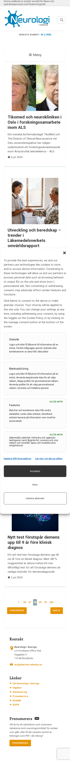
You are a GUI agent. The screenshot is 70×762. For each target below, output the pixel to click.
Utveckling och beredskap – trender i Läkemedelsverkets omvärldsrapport (34, 238)
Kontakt (17, 700)
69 (40, 602)
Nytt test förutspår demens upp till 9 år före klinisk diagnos (34, 542)
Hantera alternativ (35, 498)
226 (51, 602)
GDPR (16, 704)
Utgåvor (17, 687)
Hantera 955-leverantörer (17, 458)
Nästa (56, 610)
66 (24, 602)
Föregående (17, 610)
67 (30, 602)
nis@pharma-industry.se (28, 664)
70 (45, 602)
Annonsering (20, 692)
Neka (35, 484)
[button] (64, 253)
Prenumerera (20, 696)
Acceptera (35, 471)
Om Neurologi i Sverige (26, 683)
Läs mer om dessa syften (48, 458)
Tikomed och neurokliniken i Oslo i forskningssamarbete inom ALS (35, 122)
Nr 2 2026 (46, 34)
